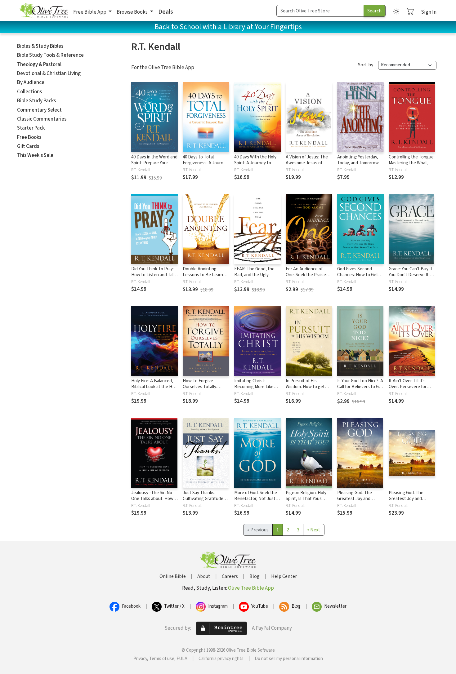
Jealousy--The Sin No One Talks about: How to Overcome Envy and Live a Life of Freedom (153, 502)
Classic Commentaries (41, 119)
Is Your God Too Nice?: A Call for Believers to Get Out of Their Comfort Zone (360, 390)
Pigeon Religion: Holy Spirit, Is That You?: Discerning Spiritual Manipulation (306, 502)
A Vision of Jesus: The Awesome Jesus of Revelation (307, 163)
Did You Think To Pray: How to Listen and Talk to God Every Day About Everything (154, 278)
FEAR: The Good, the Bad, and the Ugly (254, 272)
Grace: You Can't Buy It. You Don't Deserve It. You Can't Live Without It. (411, 278)
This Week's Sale (35, 155)
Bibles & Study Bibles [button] (40, 46)
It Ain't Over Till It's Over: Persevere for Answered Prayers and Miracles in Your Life (410, 390)
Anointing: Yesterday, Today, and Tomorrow (358, 160)
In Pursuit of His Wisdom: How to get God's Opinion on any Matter (306, 390)
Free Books (29, 137)
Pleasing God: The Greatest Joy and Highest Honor (354, 499)
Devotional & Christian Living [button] (49, 73)
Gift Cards (28, 146)
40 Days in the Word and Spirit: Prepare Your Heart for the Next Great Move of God (154, 166)
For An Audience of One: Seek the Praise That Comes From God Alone (307, 278)
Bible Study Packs (36, 100)
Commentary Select (39, 110)
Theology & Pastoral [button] (39, 64)
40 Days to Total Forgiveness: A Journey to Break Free (205, 163)
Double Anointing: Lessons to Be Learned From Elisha (205, 275)
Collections (29, 91)
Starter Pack (31, 128)
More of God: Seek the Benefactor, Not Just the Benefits (255, 499)
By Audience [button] (30, 82)
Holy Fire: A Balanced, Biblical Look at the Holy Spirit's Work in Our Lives (154, 390)
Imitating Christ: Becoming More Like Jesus (254, 387)
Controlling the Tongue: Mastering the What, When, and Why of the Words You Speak (412, 166)
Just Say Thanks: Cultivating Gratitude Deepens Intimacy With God (205, 502)
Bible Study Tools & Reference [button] (50, 55)
